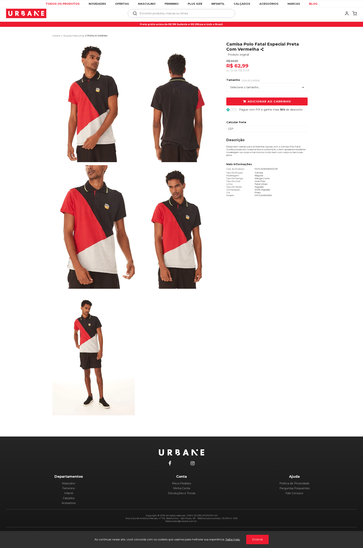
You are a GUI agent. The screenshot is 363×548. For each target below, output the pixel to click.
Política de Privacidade (294, 483)
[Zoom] (95, 100)
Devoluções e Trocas (181, 493)
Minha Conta (181, 488)
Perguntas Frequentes (294, 488)
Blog (313, 3)
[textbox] (184, 13)
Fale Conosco (294, 493)
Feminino (172, 3)
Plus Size (195, 3)
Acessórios (268, 3)
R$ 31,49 (243, 70)
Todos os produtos (63, 3)
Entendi (257, 539)
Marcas (294, 3)
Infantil (218, 3)
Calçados (242, 3)
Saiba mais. (233, 539)
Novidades (97, 3)
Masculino (147, 3)
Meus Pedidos (181, 483)
